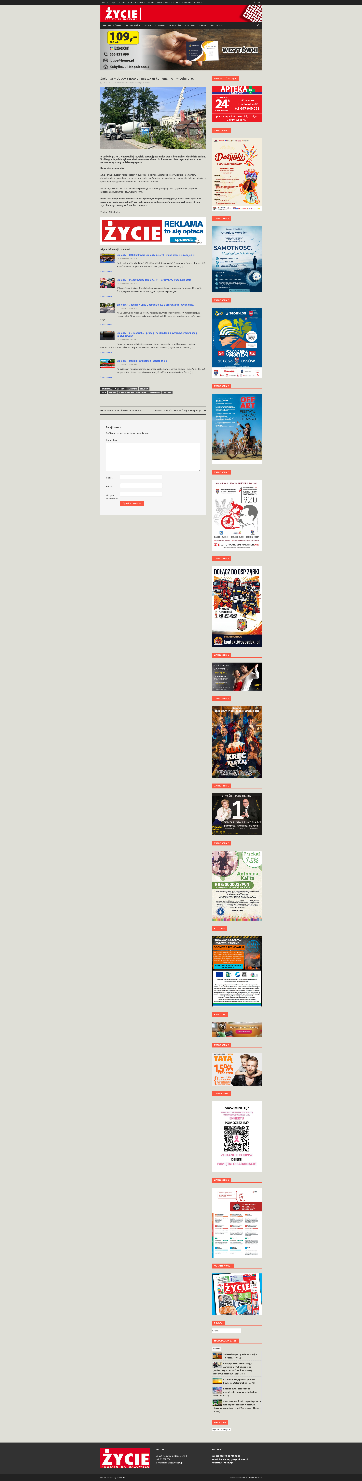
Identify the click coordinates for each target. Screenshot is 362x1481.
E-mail (109, 486)
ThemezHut (121, 1477)
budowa (112, 392)
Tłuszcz (178, 2)
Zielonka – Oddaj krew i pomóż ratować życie (142, 360)
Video (202, 25)
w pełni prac (155, 392)
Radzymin (139, 2)
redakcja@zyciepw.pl (173, 1462)
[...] (181, 266)
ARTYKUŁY (216, 1349)
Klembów (168, 2)
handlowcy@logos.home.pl (233, 1459)
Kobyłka (122, 2)
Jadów (159, 2)
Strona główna (112, 25)
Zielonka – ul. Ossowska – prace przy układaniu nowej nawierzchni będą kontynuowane (157, 334)
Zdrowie (190, 25)
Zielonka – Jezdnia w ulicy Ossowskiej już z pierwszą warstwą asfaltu (155, 304)
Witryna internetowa (112, 497)
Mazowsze (216, 25)
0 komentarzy (106, 271)
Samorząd (175, 25)
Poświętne (198, 2)
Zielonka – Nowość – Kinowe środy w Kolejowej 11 (177, 410)
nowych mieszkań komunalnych (132, 392)
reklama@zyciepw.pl (222, 1462)
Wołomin (105, 2)
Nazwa (109, 477)
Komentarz (111, 440)
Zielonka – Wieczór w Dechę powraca (122, 410)
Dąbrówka (150, 2)
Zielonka (187, 2)
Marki (130, 2)
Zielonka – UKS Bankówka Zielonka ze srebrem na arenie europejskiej (156, 255)
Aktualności (132, 25)
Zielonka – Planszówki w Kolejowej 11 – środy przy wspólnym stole (154, 280)
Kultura (160, 25)
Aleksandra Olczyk (125, 82)
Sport (147, 25)
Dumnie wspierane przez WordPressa (246, 1477)
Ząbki (114, 2)
